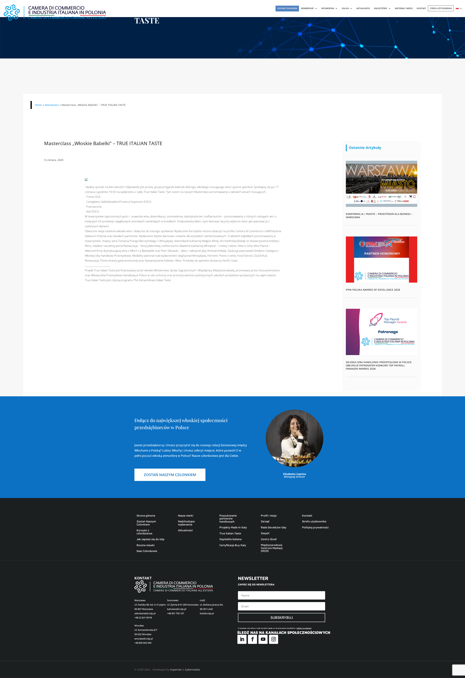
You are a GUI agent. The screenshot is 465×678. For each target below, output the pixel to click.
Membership (307, 8)
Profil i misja (268, 515)
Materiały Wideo (404, 8)
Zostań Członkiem (287, 8)
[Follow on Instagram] (273, 639)
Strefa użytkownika (441, 8)
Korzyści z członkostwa (144, 532)
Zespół (265, 533)
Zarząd (265, 521)
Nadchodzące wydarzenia (186, 523)
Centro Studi (269, 539)
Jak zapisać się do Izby (150, 539)
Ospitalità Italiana (230, 539)
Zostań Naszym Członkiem (146, 523)
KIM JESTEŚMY (380, 8)
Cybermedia (192, 669)
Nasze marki (185, 515)
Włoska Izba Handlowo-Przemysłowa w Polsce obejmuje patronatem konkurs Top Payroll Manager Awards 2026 (379, 365)
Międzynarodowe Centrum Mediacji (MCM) (272, 548)
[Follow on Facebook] (252, 639)
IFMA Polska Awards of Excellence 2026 (373, 289)
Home (38, 105)
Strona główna (146, 515)
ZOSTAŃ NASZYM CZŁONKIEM (170, 474)
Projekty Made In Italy (233, 527)
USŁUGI (345, 8)
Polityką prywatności (315, 527)
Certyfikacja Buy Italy (232, 545)
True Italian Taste (230, 533)
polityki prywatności (304, 628)
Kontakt (421, 8)
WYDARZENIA (327, 8)
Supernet (176, 669)
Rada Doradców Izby (273, 527)
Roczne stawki (146, 545)
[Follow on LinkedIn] (241, 639)
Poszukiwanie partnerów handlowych (228, 518)
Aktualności (363, 8)
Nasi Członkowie (147, 551)
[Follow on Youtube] (263, 639)
